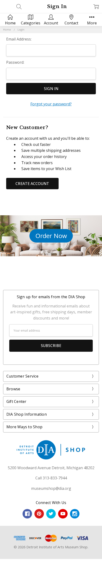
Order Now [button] (51, 235)
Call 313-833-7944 (51, 478)
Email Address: (19, 39)
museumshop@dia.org (51, 488)
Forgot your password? (51, 104)
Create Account (32, 183)
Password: (15, 62)
